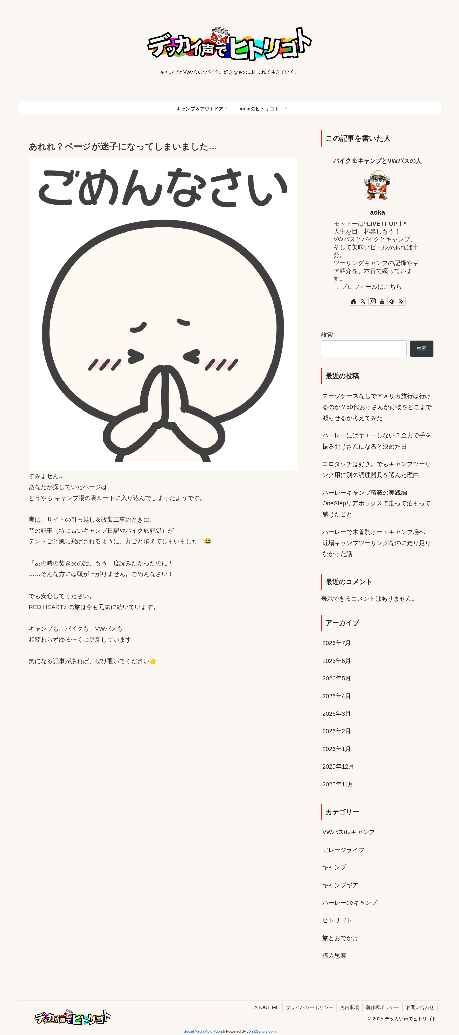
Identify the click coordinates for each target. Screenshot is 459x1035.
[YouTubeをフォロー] (382, 301)
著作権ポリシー (382, 1007)
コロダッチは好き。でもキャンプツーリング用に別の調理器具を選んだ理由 (376, 469)
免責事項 (349, 1007)
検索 (327, 334)
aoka (377, 212)
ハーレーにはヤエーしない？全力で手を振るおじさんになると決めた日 (376, 441)
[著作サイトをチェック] (353, 301)
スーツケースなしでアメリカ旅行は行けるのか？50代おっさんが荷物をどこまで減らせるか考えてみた (377, 407)
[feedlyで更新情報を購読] (391, 301)
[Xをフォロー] (363, 301)
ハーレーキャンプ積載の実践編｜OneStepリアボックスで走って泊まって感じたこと (376, 503)
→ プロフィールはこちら (368, 286)
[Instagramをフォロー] (372, 301)
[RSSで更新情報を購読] (401, 301)
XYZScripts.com (262, 1031)
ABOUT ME (266, 1007)
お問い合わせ (420, 1007)
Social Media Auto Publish (204, 1031)
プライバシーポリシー (309, 1007)
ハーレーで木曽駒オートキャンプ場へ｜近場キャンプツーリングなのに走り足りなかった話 (376, 543)
